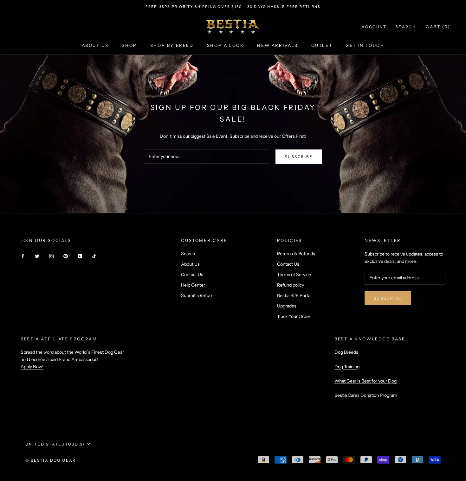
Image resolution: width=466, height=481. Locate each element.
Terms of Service (294, 274)
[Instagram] (51, 256)
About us (95, 45)
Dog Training (346, 367)
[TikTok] (94, 256)
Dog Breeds (346, 352)
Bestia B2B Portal (294, 295)
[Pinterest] (65, 256)
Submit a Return (197, 295)
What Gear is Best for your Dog (365, 381)
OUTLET (322, 45)
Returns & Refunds (296, 253)
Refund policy (290, 285)
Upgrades (286, 306)
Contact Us (192, 274)
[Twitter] (37, 256)
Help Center (193, 285)
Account (374, 26)
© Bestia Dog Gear (50, 460)
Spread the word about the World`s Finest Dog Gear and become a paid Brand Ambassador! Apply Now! (72, 359)
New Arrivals (277, 45)
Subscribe (299, 156)
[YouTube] (80, 256)
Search (406, 26)
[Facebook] (23, 256)
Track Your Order (293, 316)
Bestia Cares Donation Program (365, 395)
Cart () (438, 26)
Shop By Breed (172, 45)
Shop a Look (225, 45)
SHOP (129, 45)
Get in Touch (365, 45)
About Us (190, 264)
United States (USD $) (55, 444)
